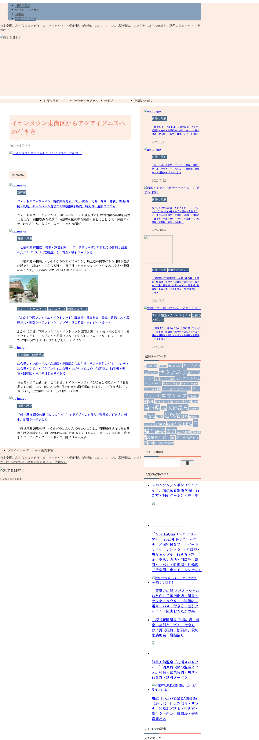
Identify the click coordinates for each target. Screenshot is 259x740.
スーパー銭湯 (167, 379)
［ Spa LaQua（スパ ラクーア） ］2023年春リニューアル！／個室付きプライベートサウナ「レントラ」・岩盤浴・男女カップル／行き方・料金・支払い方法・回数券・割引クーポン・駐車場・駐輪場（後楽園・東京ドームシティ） (177, 551)
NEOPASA (175, 365)
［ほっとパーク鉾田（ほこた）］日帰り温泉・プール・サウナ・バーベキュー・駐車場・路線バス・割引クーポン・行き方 (175, 168)
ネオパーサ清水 (189, 383)
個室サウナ (176, 401)
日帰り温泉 (51, 101)
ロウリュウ (174, 395)
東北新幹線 (183, 432)
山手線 (159, 416)
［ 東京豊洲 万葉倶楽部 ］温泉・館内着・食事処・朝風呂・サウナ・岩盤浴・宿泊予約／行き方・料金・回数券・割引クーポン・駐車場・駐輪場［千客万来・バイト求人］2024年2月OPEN (175, 285)
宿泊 (151, 416)
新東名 (160, 423)
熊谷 (172, 438)
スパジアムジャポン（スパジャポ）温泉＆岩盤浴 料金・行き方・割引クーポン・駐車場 (175, 490)
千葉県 (187, 401)
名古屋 (195, 401)
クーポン (153, 373)
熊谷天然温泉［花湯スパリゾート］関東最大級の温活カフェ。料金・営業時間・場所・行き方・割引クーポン (175, 669)
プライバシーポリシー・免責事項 (30, 450)
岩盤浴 (108, 101)
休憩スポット (162, 401)
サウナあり (173, 372)
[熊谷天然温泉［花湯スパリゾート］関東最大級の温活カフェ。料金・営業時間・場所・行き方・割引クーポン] (169, 653)
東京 (171, 431)
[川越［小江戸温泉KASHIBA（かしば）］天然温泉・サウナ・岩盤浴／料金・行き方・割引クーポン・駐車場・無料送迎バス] (176, 690)
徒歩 (184, 416)
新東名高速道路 (179, 423)
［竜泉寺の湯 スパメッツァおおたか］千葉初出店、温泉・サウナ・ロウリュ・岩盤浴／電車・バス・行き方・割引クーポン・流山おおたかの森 (175, 600)
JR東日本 (152, 366)
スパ (157, 379)
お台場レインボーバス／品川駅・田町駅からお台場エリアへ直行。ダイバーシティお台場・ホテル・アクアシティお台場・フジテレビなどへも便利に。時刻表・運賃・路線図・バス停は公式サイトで (73, 368)
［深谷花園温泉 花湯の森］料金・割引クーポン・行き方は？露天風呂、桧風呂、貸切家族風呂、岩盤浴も (175, 627)
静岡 (150, 443)
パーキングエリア (176, 388)
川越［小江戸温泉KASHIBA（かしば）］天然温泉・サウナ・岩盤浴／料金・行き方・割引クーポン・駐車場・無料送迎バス (175, 708)
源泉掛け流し (158, 437)
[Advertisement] (129, 69)
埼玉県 (152, 407)
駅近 (156, 443)
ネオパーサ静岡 (152, 389)
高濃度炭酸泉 (166, 443)
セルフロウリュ (187, 378)
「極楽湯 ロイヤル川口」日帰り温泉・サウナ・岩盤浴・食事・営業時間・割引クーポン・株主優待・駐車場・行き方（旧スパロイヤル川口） (176, 130)
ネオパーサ (153, 383)
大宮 (163, 408)
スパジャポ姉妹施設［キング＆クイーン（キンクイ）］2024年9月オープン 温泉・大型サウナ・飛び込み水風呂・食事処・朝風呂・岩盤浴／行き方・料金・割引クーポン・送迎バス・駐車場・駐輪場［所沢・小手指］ (175, 215)
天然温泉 (177, 407)
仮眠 (151, 401)
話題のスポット (145, 101)
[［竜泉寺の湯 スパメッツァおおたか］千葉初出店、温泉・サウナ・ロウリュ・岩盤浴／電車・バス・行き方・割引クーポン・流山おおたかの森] (176, 582)
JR (145, 366)
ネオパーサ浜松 (171, 383)
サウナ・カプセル (86, 101)
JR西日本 (162, 366)
